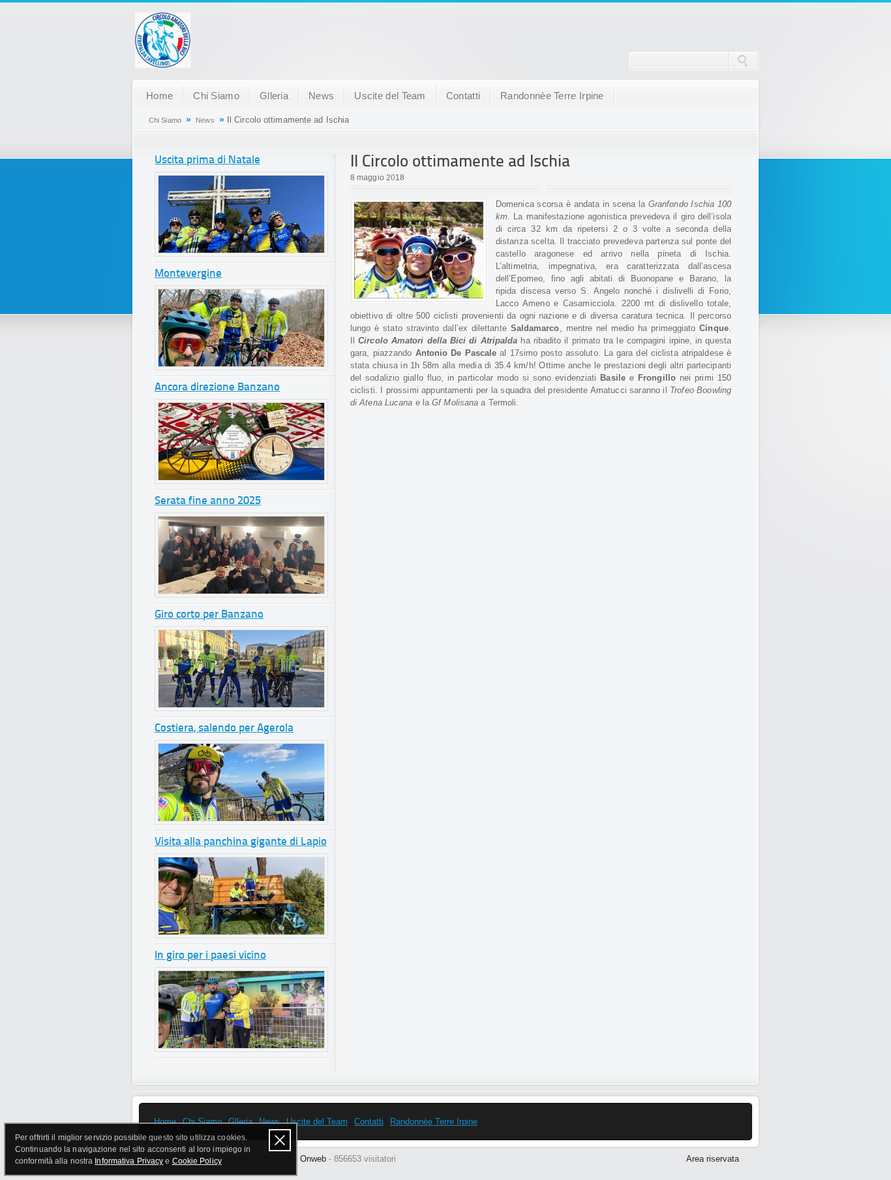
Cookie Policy (197, 1161)
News (321, 95)
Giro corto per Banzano (209, 614)
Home (159, 95)
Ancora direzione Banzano (217, 387)
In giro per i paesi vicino (210, 955)
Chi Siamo (216, 95)
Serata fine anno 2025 (208, 501)
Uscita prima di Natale (207, 160)
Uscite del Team (390, 95)
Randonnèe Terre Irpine (552, 95)
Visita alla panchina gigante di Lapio (241, 842)
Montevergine (188, 273)
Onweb (313, 1159)
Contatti (463, 95)
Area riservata (712, 1159)
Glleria (274, 95)
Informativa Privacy (129, 1161)
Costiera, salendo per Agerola (224, 728)
